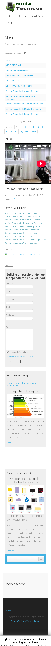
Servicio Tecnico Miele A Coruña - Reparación (24, 104)
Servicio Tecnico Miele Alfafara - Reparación (23, 226)
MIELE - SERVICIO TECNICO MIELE (19, 76)
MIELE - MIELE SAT (13, 65)
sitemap (8, 611)
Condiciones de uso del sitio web (19, 356)
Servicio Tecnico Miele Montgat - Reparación (23, 213)
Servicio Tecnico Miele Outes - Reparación (23, 91)
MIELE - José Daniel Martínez (18, 70)
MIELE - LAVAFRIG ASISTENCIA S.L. (20, 86)
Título (8, 60)
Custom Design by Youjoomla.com (25, 621)
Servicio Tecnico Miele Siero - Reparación (21, 243)
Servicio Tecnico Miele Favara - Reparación (22, 220)
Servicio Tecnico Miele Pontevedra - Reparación (24, 223)
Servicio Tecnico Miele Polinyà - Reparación (22, 236)
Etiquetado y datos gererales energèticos (21, 384)
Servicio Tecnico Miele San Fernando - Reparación (25, 240)
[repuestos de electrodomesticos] (25, 255)
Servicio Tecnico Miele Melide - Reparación (23, 109)
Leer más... (11, 442)
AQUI (14, 199)
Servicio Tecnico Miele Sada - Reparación (21, 233)
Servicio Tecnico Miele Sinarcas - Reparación (23, 217)
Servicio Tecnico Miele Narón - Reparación (23, 114)
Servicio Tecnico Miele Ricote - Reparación (22, 230)
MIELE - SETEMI (12, 81)
